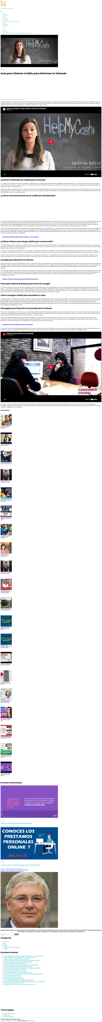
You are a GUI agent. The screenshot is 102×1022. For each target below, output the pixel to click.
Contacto (6, 25)
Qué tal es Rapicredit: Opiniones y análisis (15, 969)
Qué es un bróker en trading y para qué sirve (15, 963)
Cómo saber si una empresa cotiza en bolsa (15, 971)
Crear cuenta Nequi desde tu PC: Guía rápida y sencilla (18, 972)
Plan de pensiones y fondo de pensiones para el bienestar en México (22, 960)
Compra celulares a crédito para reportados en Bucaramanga (20, 865)
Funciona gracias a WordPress (9, 1020)
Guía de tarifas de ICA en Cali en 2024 (14, 983)
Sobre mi (6, 24)
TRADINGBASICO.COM (7, 8)
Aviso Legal (7, 1015)
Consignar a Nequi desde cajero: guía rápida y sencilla (18, 962)
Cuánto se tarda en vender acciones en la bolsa (16, 959)
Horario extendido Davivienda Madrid (13, 978)
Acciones (6, 15)
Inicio (5, 14)
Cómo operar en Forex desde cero (13, 977)
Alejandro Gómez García (18, 99)
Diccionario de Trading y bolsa (11, 21)
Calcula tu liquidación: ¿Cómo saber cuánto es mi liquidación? (19, 984)
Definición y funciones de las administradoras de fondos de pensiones (22, 968)
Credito (5, 18)
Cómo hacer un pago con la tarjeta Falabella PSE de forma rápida (21, 965)
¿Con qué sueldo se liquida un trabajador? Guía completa (18, 980)
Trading (6, 20)
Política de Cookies (9, 1016)
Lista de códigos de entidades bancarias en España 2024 (19, 957)
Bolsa (5, 17)
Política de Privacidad (9, 1013)
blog (5, 23)
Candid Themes (30, 1020)
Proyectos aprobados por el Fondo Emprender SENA (18, 966)
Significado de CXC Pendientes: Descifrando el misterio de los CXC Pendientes (24, 981)
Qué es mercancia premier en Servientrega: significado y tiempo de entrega (23, 956)
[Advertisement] (51, 87)
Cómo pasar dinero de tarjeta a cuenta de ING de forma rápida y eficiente (23, 974)
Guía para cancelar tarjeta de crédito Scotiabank (16, 823)
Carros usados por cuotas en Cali (12, 975)
